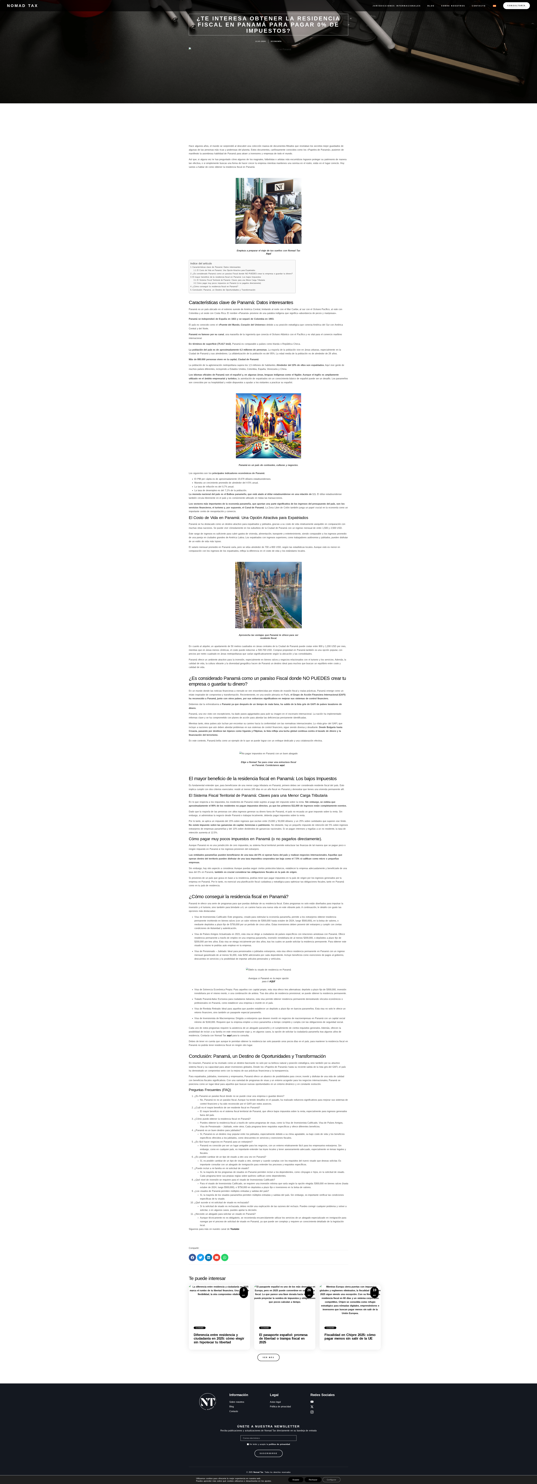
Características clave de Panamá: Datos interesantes (216, 267)
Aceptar (295, 1480)
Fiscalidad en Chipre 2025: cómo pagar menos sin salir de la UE (349, 1336)
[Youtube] (312, 1401)
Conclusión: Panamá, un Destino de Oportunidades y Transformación (223, 290)
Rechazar (313, 1480)
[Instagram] (312, 1411)
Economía (276, 41)
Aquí (268, 254)
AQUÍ (272, 981)
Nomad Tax (22, 5)
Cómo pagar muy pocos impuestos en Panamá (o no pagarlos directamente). (229, 283)
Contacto (479, 6)
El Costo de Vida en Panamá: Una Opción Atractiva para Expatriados (226, 270)
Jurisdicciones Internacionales (397, 6)
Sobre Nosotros (453, 6)
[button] (192, 1257)
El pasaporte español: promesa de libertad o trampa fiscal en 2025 (283, 1338)
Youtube (234, 1229)
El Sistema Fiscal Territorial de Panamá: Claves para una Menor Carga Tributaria (231, 280)
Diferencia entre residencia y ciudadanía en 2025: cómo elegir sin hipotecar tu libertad (219, 1338)
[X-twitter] (312, 1406)
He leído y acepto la (269, 1444)
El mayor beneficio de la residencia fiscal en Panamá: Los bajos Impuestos (226, 277)
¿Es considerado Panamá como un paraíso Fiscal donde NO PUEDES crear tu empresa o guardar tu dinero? (242, 273)
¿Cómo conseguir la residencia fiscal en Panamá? (215, 286)
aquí (282, 765)
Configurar (331, 1480)
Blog (431, 6)
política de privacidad (279, 1444)
